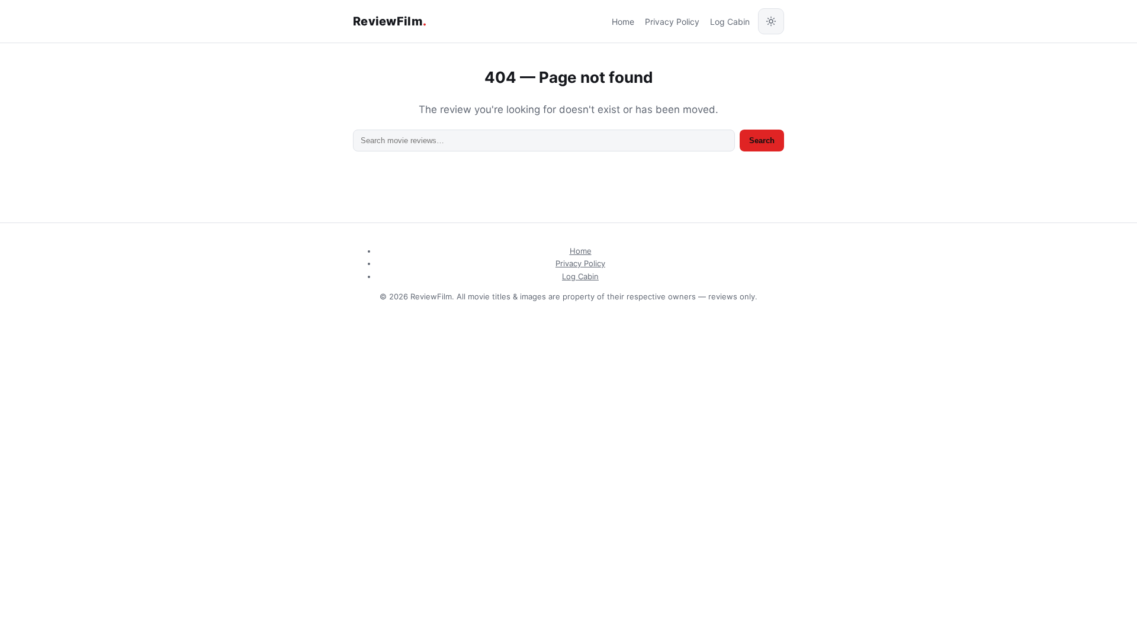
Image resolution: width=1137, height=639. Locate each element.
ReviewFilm (389, 21)
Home (623, 22)
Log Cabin (730, 22)
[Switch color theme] (771, 21)
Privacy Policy (672, 22)
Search (762, 140)
